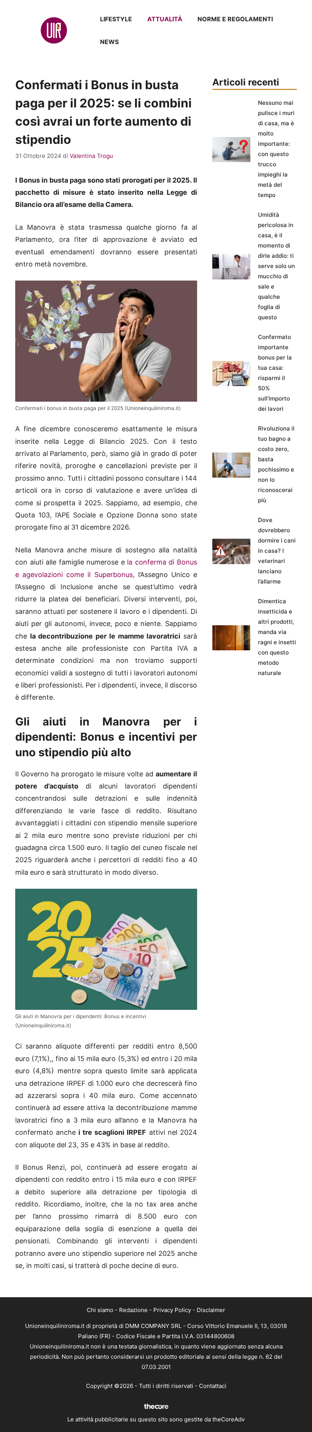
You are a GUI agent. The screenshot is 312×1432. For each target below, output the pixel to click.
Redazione (133, 1310)
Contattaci (212, 1385)
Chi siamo (100, 1310)
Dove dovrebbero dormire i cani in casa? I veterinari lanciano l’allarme (277, 550)
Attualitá (164, 19)
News (109, 42)
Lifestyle (116, 19)
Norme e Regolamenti (235, 19)
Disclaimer (211, 1310)
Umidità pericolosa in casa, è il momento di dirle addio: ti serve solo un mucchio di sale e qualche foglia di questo (276, 266)
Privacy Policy (172, 1310)
